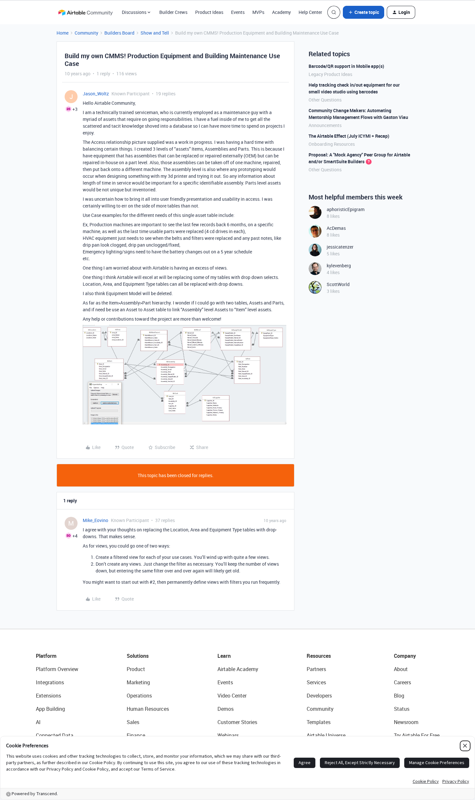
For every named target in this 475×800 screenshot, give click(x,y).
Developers (319, 695)
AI (38, 722)
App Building (50, 708)
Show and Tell (155, 33)
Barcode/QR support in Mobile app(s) (346, 66)
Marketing (138, 682)
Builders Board (119, 33)
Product (136, 669)
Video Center (232, 695)
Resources (319, 655)
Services (316, 682)
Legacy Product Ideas (330, 74)
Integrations (50, 682)
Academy (281, 12)
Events (238, 12)
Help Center (310, 12)
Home (63, 33)
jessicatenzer (340, 247)
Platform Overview (57, 669)
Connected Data (54, 735)
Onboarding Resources (332, 144)
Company (405, 655)
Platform (46, 655)
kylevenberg (339, 265)
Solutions (138, 655)
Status (401, 708)
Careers (402, 682)
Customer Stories (237, 722)
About (401, 669)
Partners (316, 669)
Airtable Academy (237, 669)
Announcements (325, 125)
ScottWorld (338, 284)
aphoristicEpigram (345, 209)
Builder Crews (173, 12)
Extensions (48, 695)
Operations (139, 695)
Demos (225, 708)
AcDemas (336, 228)
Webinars (228, 735)
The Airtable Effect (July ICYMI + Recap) (349, 136)
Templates (319, 722)
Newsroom (406, 722)
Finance (136, 735)
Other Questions (325, 100)
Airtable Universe (326, 735)
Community (86, 33)
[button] (363, 12)
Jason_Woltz (96, 94)
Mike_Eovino (95, 520)
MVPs (258, 12)
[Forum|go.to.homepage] (85, 12)
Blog (399, 695)
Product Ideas (209, 12)
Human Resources (148, 708)
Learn (224, 655)
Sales (133, 722)
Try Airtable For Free (416, 735)
